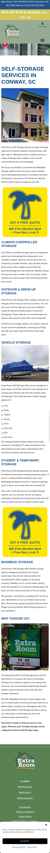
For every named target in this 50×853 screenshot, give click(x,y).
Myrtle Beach (25, 792)
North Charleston (25, 798)
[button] (46, 825)
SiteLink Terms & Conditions (25, 821)
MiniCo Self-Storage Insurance (26, 710)
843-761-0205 (37, 5)
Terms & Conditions (25, 812)
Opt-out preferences (19, 847)
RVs (6, 433)
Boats (6, 410)
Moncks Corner (25, 787)
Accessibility (25, 807)
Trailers (7, 415)
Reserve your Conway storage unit (25, 726)
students (8, 474)
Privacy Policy (32, 847)
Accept (25, 841)
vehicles (18, 389)
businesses (6, 576)
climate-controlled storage (17, 253)
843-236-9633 (20, 2)
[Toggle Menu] (42, 41)
